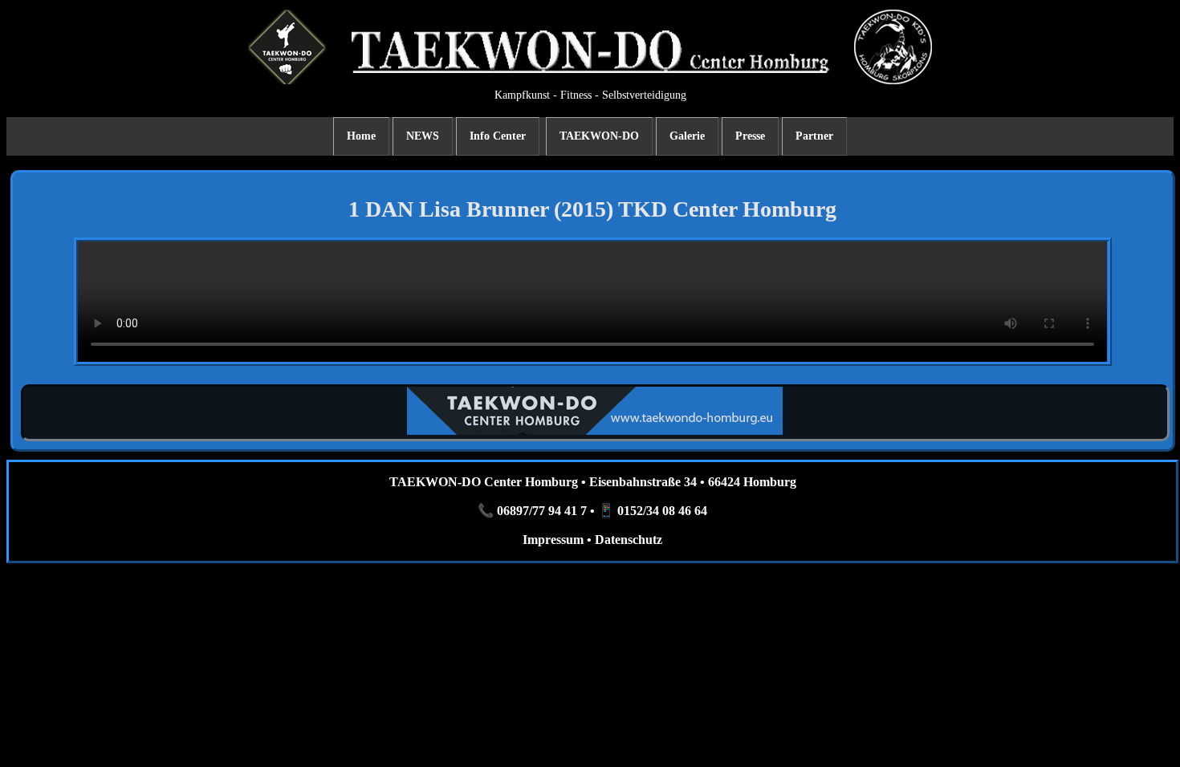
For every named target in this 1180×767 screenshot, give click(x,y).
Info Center (498, 136)
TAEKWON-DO (599, 136)
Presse (750, 136)
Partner (814, 136)
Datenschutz (628, 539)
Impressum (553, 539)
